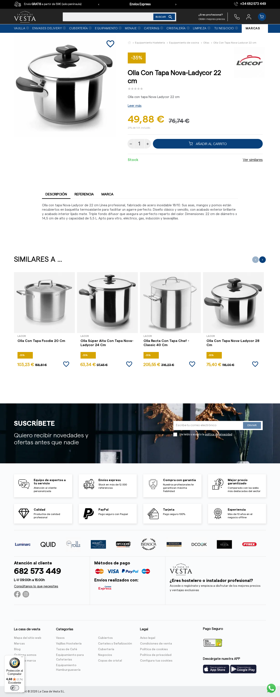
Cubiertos (105, 637)
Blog (17, 649)
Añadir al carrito (211, 143)
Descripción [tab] (56, 194)
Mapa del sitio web (27, 637)
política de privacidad (218, 434)
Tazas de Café (66, 649)
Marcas (19, 643)
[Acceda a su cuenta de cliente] (248, 16)
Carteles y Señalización (115, 643)
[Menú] (22, 657)
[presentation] (98, 4)
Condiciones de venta (156, 643)
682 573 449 (37, 571)
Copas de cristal (110, 660)
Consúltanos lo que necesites (36, 586)
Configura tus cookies (156, 660)
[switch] (14, 687)
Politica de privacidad (156, 655)
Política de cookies (154, 649)
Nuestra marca (25, 660)
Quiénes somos (25, 655)
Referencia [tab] (84, 194)
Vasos (60, 637)
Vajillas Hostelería (69, 643)
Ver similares (253, 160)
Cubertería (106, 649)
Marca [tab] (108, 194)
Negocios (105, 655)
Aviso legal (147, 637)
